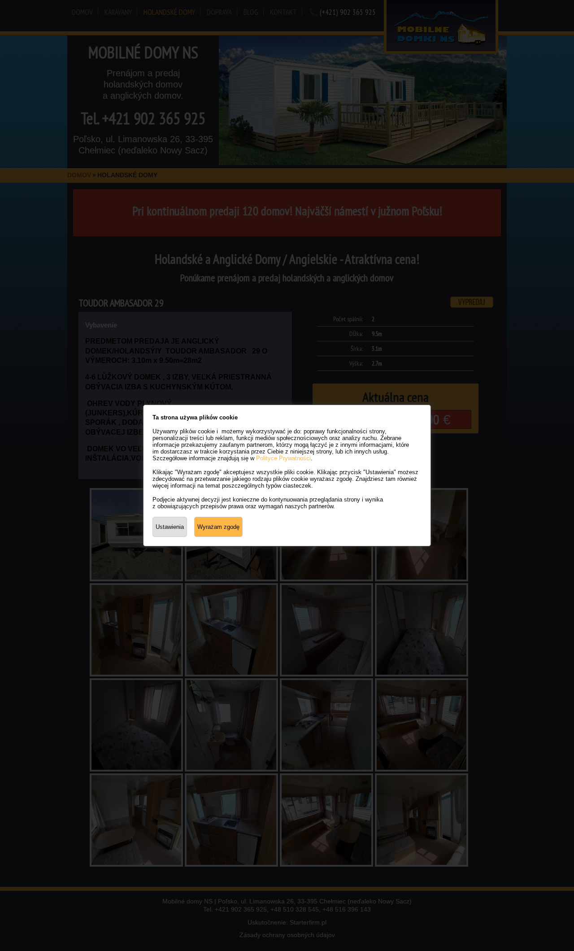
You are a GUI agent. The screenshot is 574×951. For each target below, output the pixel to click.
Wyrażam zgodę (218, 526)
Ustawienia (170, 526)
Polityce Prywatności (283, 458)
